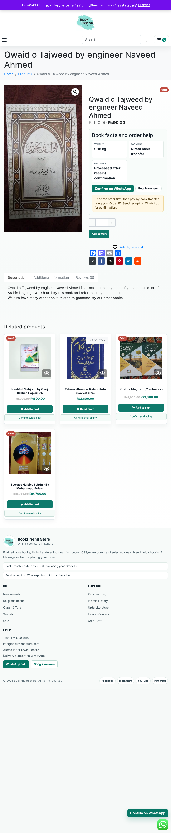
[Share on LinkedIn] (128, 261)
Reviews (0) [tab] (85, 277)
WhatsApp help (16, 664)
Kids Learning (97, 594)
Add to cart (99, 233)
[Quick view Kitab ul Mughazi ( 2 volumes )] (158, 373)
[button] (75, 92)
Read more (87, 409)
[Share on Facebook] (101, 261)
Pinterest (160, 680)
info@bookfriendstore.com (21, 644)
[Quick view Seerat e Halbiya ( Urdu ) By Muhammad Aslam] (46, 469)
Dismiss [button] (144, 5)
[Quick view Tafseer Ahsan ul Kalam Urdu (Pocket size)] (102, 373)
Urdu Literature (98, 607)
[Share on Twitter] (110, 261)
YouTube (143, 680)
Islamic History (98, 601)
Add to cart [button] (31, 409)
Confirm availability (30, 417)
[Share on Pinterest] (119, 261)
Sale (6, 621)
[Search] (145, 39)
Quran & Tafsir (13, 607)
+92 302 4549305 (16, 638)
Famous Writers (98, 614)
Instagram (125, 680)
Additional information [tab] (51, 277)
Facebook (107, 680)
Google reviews (148, 188)
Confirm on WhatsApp (113, 188)
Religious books (13, 601)
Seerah (8, 614)
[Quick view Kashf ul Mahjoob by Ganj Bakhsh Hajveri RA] (46, 373)
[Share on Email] (92, 261)
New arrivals (11, 594)
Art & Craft (95, 621)
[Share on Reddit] (137, 261)
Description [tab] (17, 277)
